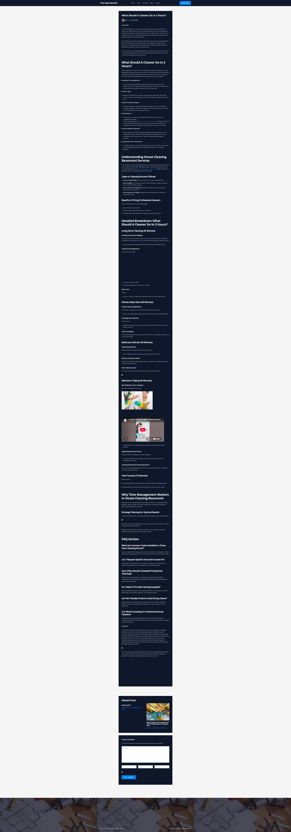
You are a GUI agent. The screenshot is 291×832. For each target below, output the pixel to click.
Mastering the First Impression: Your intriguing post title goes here (157, 723)
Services (145, 3)
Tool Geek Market (108, 3)
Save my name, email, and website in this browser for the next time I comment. (145, 772)
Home (133, 3)
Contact (157, 3)
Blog (151, 3)
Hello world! (126, 705)
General (158, 727)
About (139, 3)
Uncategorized (135, 707)
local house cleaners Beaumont (146, 169)
